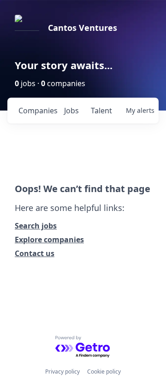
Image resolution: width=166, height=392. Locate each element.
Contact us (34, 253)
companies (37, 110)
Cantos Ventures (82, 27)
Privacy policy (62, 371)
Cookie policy (104, 371)
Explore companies (49, 239)
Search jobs (36, 226)
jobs (71, 110)
